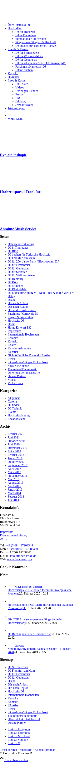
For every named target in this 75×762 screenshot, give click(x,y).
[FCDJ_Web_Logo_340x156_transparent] (29, 18)
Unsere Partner (17, 376)
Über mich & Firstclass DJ (24, 372)
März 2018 (14, 451)
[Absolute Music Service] (22, 221)
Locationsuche (16, 419)
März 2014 (14, 493)
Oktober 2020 (16, 441)
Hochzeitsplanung (19, 415)
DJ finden (14, 405)
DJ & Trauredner (18, 247)
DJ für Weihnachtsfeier (22, 275)
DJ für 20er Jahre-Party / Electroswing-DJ (33, 261)
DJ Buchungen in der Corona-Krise (29, 634)
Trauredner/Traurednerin (22, 369)
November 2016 (18, 475)
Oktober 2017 (16, 461)
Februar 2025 (16, 434)
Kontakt (13, 341)
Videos (12, 379)
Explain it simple (13, 155)
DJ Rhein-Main (17, 289)
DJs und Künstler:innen (22, 310)
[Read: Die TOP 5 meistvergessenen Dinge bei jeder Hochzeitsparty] (11, 616)
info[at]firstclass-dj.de (23, 555)
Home (11, 324)
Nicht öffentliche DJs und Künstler (29, 355)
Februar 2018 (16, 454)
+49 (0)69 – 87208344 (19, 545)
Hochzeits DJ (16, 320)
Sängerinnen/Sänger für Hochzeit (28, 362)
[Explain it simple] (22, 147)
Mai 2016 (13, 479)
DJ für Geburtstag (18, 268)
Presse (11, 358)
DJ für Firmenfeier (19, 265)
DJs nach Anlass (18, 303)
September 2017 (18, 465)
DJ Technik (15, 408)
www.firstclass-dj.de (19, 559)
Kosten (12, 345)
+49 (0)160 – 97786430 (23, 548)
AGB (3, 538)
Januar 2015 (15, 489)
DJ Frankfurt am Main (21, 258)
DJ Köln (13, 282)
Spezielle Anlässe (18, 365)
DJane (11, 299)
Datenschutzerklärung (21, 244)
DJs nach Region (18, 306)
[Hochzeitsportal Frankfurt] (22, 184)
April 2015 (14, 486)
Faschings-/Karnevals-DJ (23, 313)
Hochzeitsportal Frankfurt (21, 192)
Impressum (14, 331)
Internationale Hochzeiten (23, 334)
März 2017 (14, 472)
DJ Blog (13, 251)
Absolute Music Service (18, 229)
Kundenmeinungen (19, 348)
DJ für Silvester (17, 272)
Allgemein (14, 398)
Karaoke (13, 338)
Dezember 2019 (17, 447)
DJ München (15, 285)
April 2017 (14, 468)
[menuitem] (41, 25)
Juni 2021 (14, 437)
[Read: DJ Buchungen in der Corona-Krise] (11, 630)
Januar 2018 (15, 458)
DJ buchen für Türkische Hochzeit (29, 254)
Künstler (13, 351)
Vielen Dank (15, 383)
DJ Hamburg (15, 278)
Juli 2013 (13, 500)
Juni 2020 (14, 444)
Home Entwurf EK (19, 327)
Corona (12, 401)
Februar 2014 (16, 496)
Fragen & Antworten (20, 317)
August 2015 (15, 482)
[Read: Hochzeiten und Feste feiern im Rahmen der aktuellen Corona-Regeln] (11, 601)
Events (12, 412)
